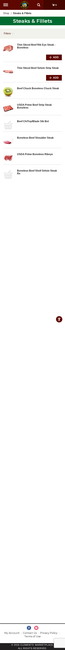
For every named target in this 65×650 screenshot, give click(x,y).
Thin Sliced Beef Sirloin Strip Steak (38, 68)
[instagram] (36, 628)
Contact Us (30, 632)
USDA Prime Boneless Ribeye (35, 154)
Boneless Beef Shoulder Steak (35, 137)
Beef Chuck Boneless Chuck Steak (38, 88)
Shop (6, 13)
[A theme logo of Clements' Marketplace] (24, 4)
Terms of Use (32, 636)
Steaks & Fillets (22, 13)
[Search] (38, 3)
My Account (12, 632)
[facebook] (29, 628)
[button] (54, 57)
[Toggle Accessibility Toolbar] (59, 319)
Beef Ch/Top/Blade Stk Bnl (33, 121)
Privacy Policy (48, 632)
